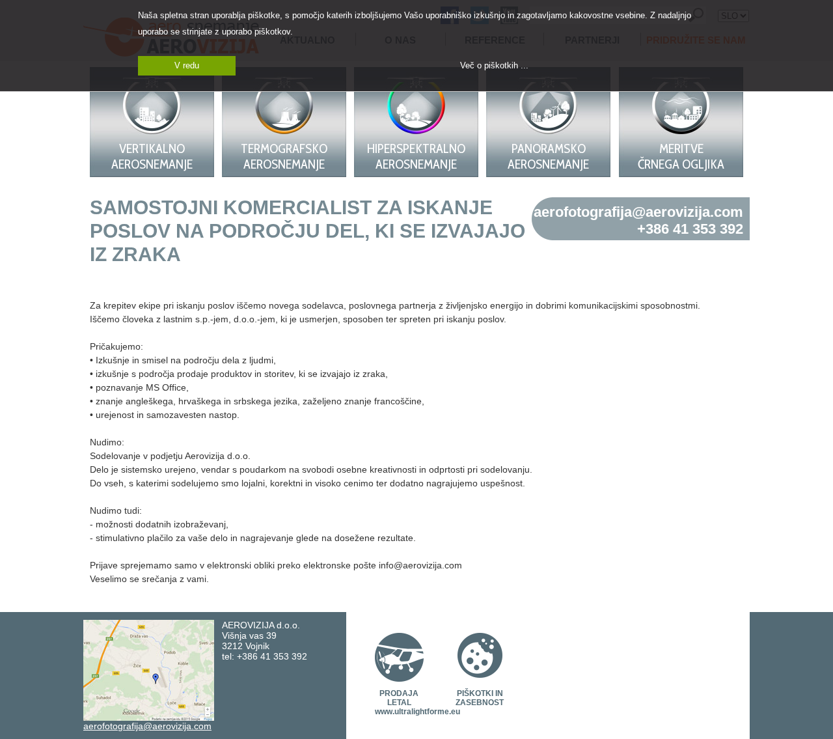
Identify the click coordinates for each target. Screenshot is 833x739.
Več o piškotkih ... (494, 65)
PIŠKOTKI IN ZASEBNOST (480, 698)
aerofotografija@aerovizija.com (638, 212)
